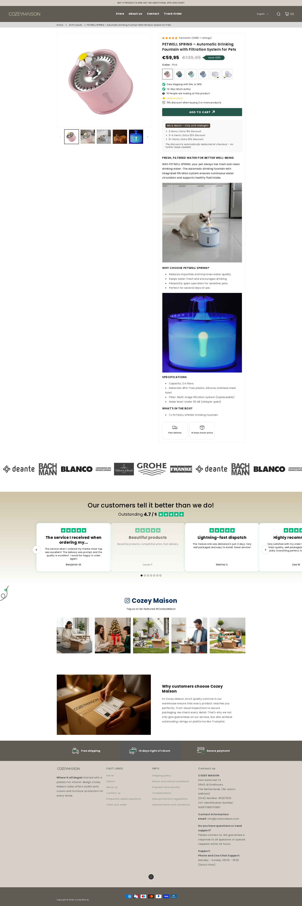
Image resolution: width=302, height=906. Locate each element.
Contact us (113, 793)
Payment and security (166, 787)
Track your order (116, 804)
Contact (153, 14)
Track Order (173, 14)
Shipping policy (161, 775)
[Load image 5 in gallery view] (136, 136)
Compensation (161, 793)
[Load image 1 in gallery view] (71, 136)
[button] (289, 14)
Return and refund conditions (170, 781)
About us (112, 787)
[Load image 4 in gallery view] (120, 136)
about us (135, 14)
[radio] (167, 74)
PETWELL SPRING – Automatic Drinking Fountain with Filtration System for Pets (129, 24)
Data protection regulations (170, 798)
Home (60, 24)
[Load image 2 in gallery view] (87, 136)
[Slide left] (60, 136)
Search (110, 781)
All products (75, 24)
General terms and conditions (171, 804)
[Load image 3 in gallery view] (104, 136)
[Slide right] (147, 136)
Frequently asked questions (123, 798)
